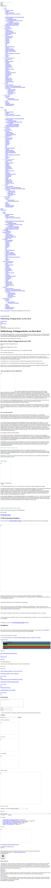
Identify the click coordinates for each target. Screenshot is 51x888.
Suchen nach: (3, 717)
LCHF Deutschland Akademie (20, 637)
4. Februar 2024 (3, 321)
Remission (15, 653)
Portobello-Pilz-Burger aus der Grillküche (7, 690)
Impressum (2, 1)
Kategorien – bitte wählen (5, 808)
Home (1, 310)
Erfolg (6, 653)
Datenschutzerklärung (9, 1)
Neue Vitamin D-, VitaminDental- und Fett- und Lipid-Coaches (15, 820)
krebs (10, 653)
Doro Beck (2, 653)
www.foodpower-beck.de (5, 515)
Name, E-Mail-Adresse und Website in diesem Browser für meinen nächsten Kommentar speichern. (21, 712)
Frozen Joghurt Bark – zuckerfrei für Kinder (11, 821)
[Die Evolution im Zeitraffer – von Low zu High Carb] (11, 671)
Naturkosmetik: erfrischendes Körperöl (10, 819)
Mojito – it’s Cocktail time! (8, 824)
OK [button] (13, 852)
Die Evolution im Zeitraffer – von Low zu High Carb (9, 673)
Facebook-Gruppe (4, 639)
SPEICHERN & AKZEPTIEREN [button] (7, 880)
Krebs (8, 316)
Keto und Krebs (7, 310)
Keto (8, 653)
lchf (12, 653)
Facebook (28, 637)
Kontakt (16, 1)
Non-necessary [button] (3, 874)
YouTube (38, 637)
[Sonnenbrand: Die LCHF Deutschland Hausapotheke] (11, 679)
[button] (9, 642)
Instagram (33, 637)
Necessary (4, 870)
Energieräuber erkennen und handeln (10, 823)
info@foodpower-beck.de (5, 514)
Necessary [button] (2, 869)
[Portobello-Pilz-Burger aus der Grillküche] (5, 687)
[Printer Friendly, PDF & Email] (3, 641)
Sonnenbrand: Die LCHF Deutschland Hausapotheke (9, 681)
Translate (10, 814)
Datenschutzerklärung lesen (19, 852)
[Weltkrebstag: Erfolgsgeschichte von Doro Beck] (3, 656)
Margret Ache (3, 323)
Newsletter (21, 1)
